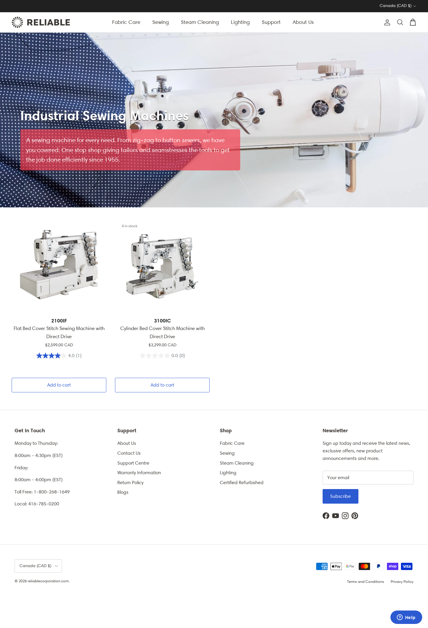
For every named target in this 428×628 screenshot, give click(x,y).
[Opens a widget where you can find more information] (406, 618)
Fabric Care (126, 22)
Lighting (240, 22)
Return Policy (130, 482)
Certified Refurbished (241, 482)
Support (271, 22)
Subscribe (340, 496)
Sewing (160, 22)
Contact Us (129, 453)
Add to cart (59, 385)
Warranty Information (139, 472)
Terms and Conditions (365, 581)
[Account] (386, 22)
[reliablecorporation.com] (41, 22)
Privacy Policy (402, 581)
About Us (303, 22)
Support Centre (133, 463)
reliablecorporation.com (48, 581)
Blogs (122, 492)
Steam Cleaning (200, 22)
